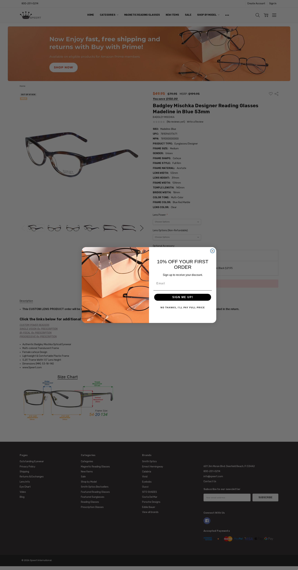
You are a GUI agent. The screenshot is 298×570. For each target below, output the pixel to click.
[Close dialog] (212, 251)
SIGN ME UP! (182, 297)
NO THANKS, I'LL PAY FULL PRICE (183, 307)
